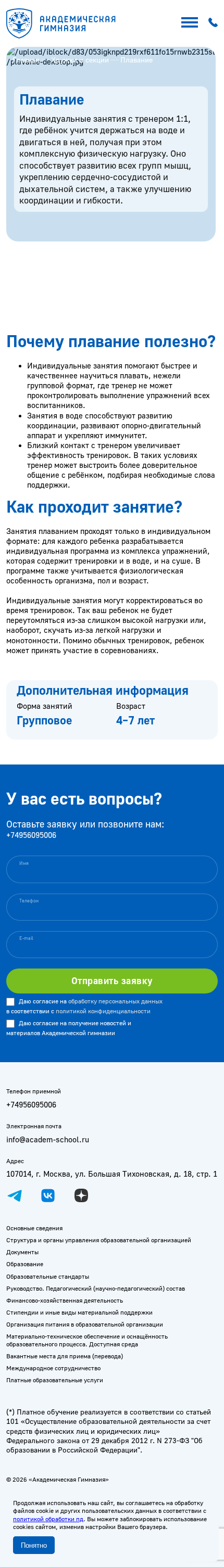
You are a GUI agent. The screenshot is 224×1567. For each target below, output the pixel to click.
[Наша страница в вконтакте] (48, 1195)
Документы (22, 1252)
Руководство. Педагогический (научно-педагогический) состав (95, 1288)
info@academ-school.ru (47, 1139)
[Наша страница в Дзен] (81, 1195)
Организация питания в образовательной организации (84, 1324)
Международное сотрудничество (53, 1368)
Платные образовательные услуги (54, 1380)
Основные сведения (34, 1228)
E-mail (26, 938)
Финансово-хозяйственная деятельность (64, 1300)
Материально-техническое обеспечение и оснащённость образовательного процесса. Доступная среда (87, 1340)
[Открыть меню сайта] (189, 22)
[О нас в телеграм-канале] (14, 1195)
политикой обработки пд (48, 1519)
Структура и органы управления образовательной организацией (98, 1240)
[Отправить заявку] (112, 981)
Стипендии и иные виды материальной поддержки (79, 1312)
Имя (24, 862)
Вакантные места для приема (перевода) (64, 1356)
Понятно (34, 1545)
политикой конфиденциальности (103, 1011)
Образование (24, 1264)
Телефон (29, 900)
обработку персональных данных (115, 1001)
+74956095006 (31, 835)
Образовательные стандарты (47, 1276)
